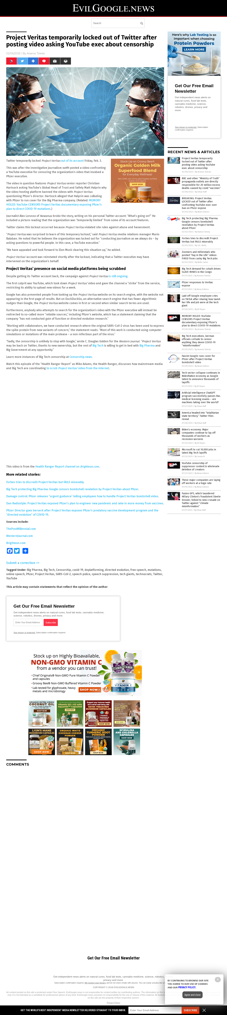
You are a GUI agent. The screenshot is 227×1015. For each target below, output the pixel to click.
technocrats (144, 574)
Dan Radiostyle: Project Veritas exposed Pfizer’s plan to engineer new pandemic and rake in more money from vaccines (84, 503)
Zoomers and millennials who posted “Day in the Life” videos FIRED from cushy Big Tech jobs (200, 255)
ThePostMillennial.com (21, 528)
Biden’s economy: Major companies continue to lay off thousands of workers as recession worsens (198, 434)
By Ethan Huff (200, 192)
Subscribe (190, 1010)
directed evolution (117, 570)
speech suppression (105, 574)
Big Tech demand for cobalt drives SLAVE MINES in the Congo (201, 270)
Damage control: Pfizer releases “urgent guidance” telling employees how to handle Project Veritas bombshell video (82, 496)
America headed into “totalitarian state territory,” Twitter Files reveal (200, 416)
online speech (15, 574)
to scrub (52, 368)
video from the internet (83, 368)
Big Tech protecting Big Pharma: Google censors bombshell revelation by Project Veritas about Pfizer (72, 489)
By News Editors (202, 212)
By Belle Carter (201, 262)
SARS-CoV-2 (63, 574)
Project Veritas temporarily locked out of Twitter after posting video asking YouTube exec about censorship (198, 163)
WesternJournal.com (19, 536)
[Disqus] (85, 813)
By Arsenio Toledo (203, 172)
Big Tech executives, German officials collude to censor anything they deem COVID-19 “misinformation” (198, 341)
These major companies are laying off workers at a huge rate (201, 481)
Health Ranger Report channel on (57, 466)
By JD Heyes (200, 309)
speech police (81, 574)
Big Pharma (147, 345)
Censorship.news (81, 357)
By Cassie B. (200, 456)
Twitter (157, 574)
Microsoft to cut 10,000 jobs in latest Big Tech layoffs (199, 451)
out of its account (72, 160)
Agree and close (192, 994)
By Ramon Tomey (202, 232)
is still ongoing (118, 276)
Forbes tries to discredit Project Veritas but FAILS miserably (45, 482)
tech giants (127, 574)
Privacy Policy (113, 1003)
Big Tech (97, 345)
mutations (154, 570)
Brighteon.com (89, 466)
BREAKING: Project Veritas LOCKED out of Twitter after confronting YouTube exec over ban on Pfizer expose (199, 203)
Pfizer (30, 574)
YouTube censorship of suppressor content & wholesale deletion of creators (200, 466)
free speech (138, 570)
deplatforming (94, 570)
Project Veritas (44, 574)
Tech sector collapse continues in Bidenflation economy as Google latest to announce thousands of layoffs (201, 377)
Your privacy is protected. (24, 633)
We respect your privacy (95, 983)
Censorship (63, 570)
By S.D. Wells (200, 245)
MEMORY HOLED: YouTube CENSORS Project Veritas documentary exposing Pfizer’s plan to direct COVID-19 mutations (54, 205)
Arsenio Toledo (36, 53)
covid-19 (77, 570)
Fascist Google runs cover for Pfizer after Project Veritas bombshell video (198, 359)
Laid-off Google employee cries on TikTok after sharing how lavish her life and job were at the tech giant (201, 300)
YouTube (11, 578)
